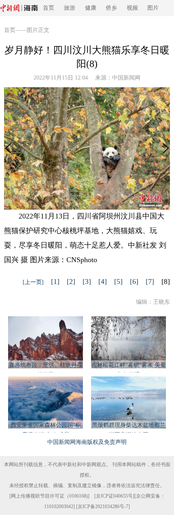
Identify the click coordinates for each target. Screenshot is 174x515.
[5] (118, 281)
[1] (55, 281)
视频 (132, 8)
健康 (90, 8)
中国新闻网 (126, 78)
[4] (102, 281)
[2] (71, 281)
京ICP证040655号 (114, 496)
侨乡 (111, 8)
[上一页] (33, 282)
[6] (134, 281)
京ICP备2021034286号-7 (103, 506)
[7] (150, 281)
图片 (153, 8)
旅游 (69, 8)
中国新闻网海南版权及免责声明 (87, 442)
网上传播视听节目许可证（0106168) (49, 496)
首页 (48, 8)
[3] (87, 281)
